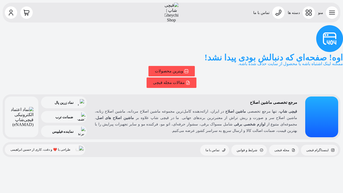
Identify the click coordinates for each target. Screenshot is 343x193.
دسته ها (294, 13)
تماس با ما (261, 13)
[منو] (332, 12)
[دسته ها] (309, 12)
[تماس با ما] (278, 12)
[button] (11, 12)
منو (320, 13)
